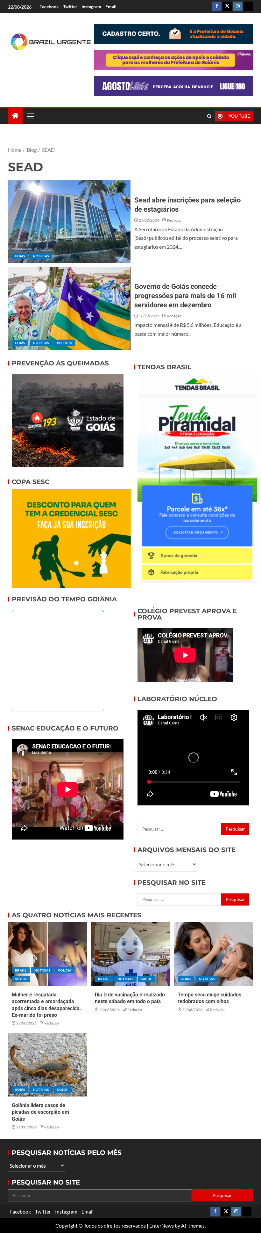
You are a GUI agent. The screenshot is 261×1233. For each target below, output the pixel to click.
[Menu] (30, 116)
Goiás (20, 256)
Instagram (91, 6)
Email (110, 6)
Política (64, 343)
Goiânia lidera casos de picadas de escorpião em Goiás (40, 1112)
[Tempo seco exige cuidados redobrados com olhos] (213, 954)
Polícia (64, 970)
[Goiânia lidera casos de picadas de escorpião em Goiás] (47, 1065)
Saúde (146, 979)
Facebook (49, 6)
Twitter (70, 6)
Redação (174, 220)
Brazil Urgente (43, 69)
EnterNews (161, 1225)
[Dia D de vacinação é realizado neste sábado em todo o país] (130, 954)
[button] (30, 116)
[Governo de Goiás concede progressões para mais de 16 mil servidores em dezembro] (69, 308)
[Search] (209, 116)
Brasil (20, 970)
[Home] (15, 116)
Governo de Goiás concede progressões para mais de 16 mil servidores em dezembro (185, 296)
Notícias (41, 256)
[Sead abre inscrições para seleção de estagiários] (69, 221)
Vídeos (21, 979)
